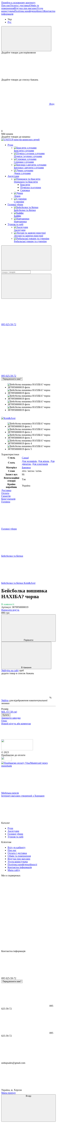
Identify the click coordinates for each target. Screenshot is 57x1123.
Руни (10, 145)
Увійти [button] (5, 700)
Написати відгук (10, 610)
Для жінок (43, 461)
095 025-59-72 (8, 324)
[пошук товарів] (26, 257)
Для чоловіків (29, 461)
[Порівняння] (26, 38)
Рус (9, 22)
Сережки (25, 190)
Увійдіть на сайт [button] (10, 670)
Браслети (25, 184)
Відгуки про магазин (25, 8)
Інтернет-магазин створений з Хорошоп (22, 795)
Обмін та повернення (19, 856)
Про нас (5, 5)
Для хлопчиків (40, 464)
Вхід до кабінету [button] (16, 847)
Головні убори (15, 204)
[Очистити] (26, 286)
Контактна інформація (20, 867)
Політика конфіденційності (29, 11)
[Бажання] (28, 66)
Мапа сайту (14, 870)
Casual (25, 457)
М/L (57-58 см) (9, 711)
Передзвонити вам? (12, 379)
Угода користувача (18, 861)
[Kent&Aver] (8, 418)
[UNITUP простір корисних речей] (17, 749)
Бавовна (26, 467)
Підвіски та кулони (30, 187)
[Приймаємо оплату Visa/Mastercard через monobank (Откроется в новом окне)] (28, 765)
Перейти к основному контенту (18, 2)
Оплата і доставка (19, 5)
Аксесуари (13, 176)
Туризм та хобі (15, 224)
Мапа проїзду (8, 1092)
